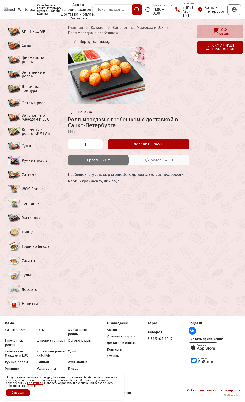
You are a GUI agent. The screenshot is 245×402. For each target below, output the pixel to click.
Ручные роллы (16, 362)
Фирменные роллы (77, 332)
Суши (72, 351)
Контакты (114, 349)
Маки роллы (46, 369)
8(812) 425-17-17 (160, 339)
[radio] (98, 160)
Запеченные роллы (14, 343)
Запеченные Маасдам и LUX (138, 28)
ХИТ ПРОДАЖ (15, 330)
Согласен (18, 392)
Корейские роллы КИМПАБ (50, 353)
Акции (78, 5)
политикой (35, 383)
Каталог (98, 28)
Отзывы (113, 356)
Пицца (73, 369)
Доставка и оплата (78, 14)
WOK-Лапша (77, 362)
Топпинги (12, 369)
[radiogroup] (128, 160)
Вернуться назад (95, 41)
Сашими (42, 362)
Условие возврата (78, 9)
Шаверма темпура (50, 341)
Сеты (40, 330)
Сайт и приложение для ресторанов (213, 390)
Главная (75, 28)
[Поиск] (137, 9)
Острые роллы (79, 341)
